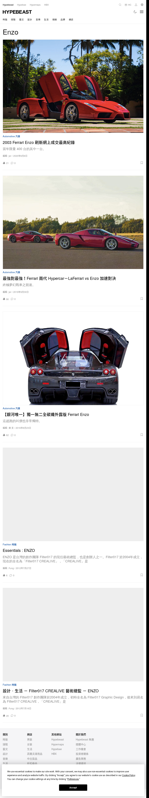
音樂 (38, 19)
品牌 (63, 19)
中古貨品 (32, 758)
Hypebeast (57, 739)
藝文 (21, 19)
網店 (71, 19)
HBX (54, 753)
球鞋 (13, 19)
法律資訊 (81, 763)
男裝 (29, 739)
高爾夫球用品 (34, 753)
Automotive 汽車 (11, 136)
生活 (46, 19)
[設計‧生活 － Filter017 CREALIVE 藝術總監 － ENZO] (73, 634)
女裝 (29, 744)
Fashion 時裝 (10, 544)
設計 (29, 19)
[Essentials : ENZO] (73, 494)
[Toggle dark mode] (135, 12)
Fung (11, 568)
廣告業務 (81, 758)
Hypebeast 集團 (85, 739)
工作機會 (81, 749)
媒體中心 (81, 744)
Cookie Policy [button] (128, 775)
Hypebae (56, 749)
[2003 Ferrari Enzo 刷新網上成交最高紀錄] (73, 86)
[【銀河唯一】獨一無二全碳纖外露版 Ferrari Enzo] (73, 358)
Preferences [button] (73, 779)
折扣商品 (32, 763)
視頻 (54, 19)
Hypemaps (57, 744)
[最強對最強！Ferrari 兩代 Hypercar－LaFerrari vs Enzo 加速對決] (73, 222)
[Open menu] (142, 12)
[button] (81, 163)
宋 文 (11, 427)
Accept (73, 787)
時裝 (5, 19)
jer (10, 155)
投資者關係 (82, 753)
